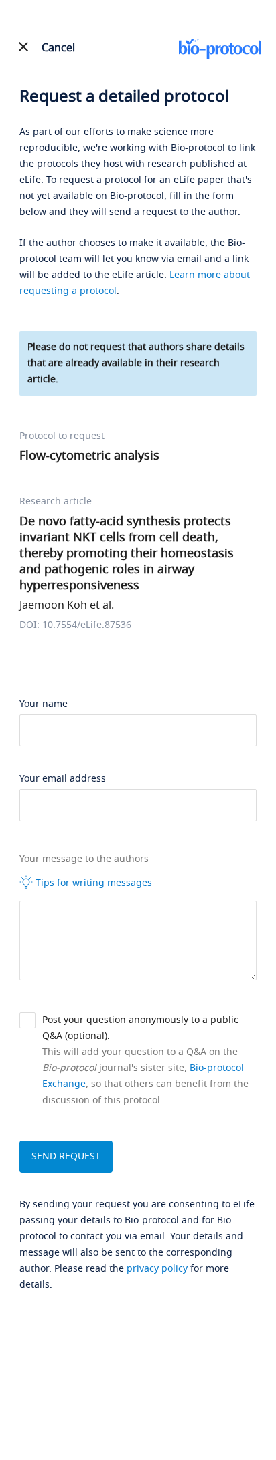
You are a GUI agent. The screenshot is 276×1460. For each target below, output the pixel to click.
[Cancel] (23, 47)
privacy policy (157, 1269)
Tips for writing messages (92, 883)
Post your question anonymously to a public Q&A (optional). (140, 1028)
